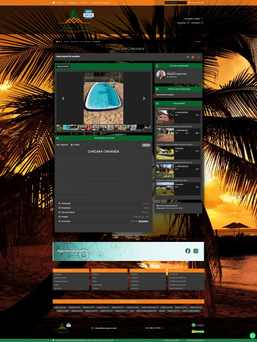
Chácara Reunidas (61, 281)
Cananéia (57, 274)
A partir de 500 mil (176, 288)
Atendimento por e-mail (105, 328)
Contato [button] (84, 3)
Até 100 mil (173, 274)
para (62, 311)
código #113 (121, 311)
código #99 (88, 307)
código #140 (196, 307)
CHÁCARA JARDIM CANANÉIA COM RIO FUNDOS (174, 145)
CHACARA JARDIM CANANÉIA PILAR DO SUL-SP (174, 127)
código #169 (132, 307)
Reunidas (57, 288)
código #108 (106, 311)
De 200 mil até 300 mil (178, 281)
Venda (66, 42)
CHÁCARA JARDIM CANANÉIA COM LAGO (171, 181)
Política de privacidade (172, 340)
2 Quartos (134, 278)
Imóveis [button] (60, 3)
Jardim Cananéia (60, 278)
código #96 (166, 307)
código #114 (118, 307)
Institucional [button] (71, 3)
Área (94, 278)
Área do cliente (195, 3)
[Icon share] (188, 251)
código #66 (60, 307)
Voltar (198, 42)
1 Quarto (134, 274)
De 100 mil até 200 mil (177, 278)
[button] (64, 98)
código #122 (91, 311)
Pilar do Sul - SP (76, 42)
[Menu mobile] (54, 3)
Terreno (95, 288)
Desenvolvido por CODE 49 (195, 340)
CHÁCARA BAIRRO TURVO (166, 109)
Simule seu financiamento (101, 3)
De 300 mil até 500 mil (178, 285)
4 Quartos (135, 285)
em (150, 307)
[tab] (63, 66)
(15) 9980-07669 (192, 19)
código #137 (103, 307)
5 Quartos (134, 288)
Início (60, 42)
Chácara (87, 42)
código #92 (74, 307)
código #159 (181, 307)
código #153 (173, 311)
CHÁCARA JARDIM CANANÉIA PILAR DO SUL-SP (174, 163)
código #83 (77, 311)
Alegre (56, 285)
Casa (94, 281)
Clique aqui (160, 208)
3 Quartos (135, 281)
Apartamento (97, 285)
